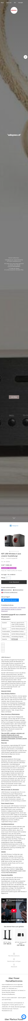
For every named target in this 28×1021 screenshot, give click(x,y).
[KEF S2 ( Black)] (7, 935)
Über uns (8, 2)
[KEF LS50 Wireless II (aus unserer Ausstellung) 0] (14, 540)
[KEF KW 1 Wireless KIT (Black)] (21, 935)
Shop (2, 558)
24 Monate (15, 639)
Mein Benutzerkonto (14, 956)
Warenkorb (14, 966)
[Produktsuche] (25, 57)
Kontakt (20, 2)
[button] (10, 600)
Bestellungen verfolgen (14, 961)
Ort (15, 2)
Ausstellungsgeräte (11, 558)
